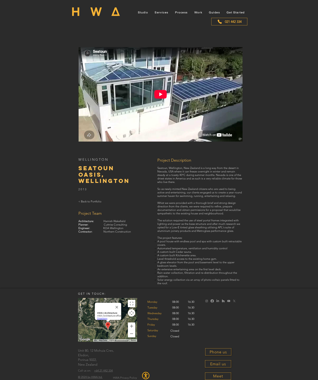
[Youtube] (228, 301)
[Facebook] (212, 301)
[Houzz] (223, 301)
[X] (234, 301)
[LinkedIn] (217, 301)
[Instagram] (206, 301)
